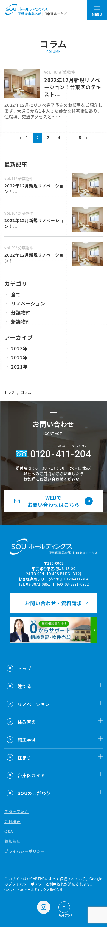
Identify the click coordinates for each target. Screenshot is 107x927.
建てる (24, 686)
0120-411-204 (76, 579)
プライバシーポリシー (24, 851)
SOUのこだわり (34, 793)
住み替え (27, 721)
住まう (24, 757)
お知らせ (12, 841)
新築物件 (20, 321)
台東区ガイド (31, 775)
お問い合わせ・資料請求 (53, 602)
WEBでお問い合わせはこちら (54, 501)
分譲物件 (20, 312)
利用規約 (56, 883)
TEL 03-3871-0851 (34, 584)
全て (16, 294)
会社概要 (12, 821)
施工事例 (27, 739)
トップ (9, 392)
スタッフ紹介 (16, 811)
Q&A (8, 831)
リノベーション (28, 303)
